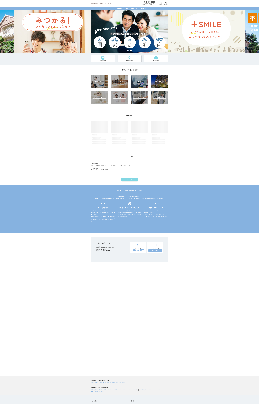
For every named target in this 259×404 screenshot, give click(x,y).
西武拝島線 (141, 390)
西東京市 (124, 382)
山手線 (92, 390)
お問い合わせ (144, 8)
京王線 (102, 391)
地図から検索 (156, 61)
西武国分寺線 (110, 390)
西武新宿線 (116, 390)
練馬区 (96, 382)
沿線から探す (103, 61)
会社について (134, 8)
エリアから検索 (129, 61)
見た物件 (160, 4)
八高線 (104, 390)
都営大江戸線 (148, 390)
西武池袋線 (135, 390)
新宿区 (92, 382)
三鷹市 (100, 382)
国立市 (113, 382)
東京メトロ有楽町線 (156, 390)
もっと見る (129, 180)
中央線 (96, 390)
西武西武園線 (122, 390)
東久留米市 (118, 382)
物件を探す (119, 8)
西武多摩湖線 (129, 390)
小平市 (104, 382)
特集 (127, 8)
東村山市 (109, 382)
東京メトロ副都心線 (95, 391)
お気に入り (166, 4)
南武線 (100, 390)
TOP (113, 8)
